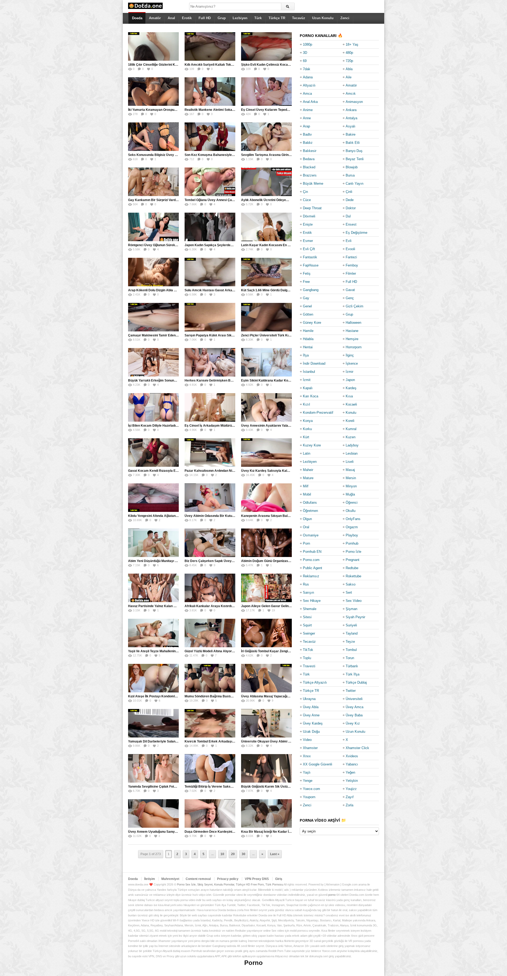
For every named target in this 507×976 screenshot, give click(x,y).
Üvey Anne (311, 715)
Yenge (307, 781)
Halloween (353, 323)
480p (349, 53)
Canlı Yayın (354, 183)
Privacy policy (227, 879)
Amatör (155, 18)
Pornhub (352, 543)
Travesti (309, 666)
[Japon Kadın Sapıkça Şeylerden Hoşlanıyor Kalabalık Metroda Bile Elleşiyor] (210, 227)
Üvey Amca (354, 707)
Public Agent (312, 568)
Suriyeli (351, 625)
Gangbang (310, 290)
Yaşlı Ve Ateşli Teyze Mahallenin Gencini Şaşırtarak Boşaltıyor (174, 651)
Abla (349, 69)
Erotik (187, 18)
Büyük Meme (313, 183)
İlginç (350, 355)
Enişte (308, 224)
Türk (258, 18)
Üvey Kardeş (313, 723)
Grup (222, 18)
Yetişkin (352, 781)
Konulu (351, 413)
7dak (306, 69)
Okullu (350, 511)
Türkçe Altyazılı (315, 682)
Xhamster (310, 748)
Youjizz (351, 789)
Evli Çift (309, 249)
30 (243, 854)
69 (305, 61)
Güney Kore (312, 323)
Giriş (278, 879)
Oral (306, 527)
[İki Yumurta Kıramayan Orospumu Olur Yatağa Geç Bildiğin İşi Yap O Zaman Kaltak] (153, 91)
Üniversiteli (354, 699)
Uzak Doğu (311, 732)
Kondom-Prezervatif (318, 413)
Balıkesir (309, 151)
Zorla (349, 805)
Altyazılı (309, 85)
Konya (308, 421)
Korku (307, 429)
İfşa (306, 355)
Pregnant (352, 560)
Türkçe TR (277, 18)
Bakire (350, 134)
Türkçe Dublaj (356, 682)
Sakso (350, 584)
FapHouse (310, 265)
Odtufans (310, 502)
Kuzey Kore (312, 445)
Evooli (350, 249)
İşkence (352, 363)
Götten (308, 314)
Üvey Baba (354, 715)
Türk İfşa (352, 674)
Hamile (308, 331)
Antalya (351, 118)
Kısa (349, 396)
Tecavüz (298, 18)
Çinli (349, 192)
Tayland (352, 633)
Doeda (137, 18)
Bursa (350, 175)
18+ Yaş (352, 44)
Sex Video (354, 601)
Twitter (351, 691)
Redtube (352, 568)
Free (306, 282)
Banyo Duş (354, 151)
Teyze (350, 642)
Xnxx (307, 756)
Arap (306, 126)
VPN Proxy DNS (257, 879)
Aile (348, 77)
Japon (350, 380)
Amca (307, 94)
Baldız (308, 143)
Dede (350, 200)
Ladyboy (352, 445)
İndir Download (314, 363)
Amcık (351, 94)
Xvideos (352, 756)
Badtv (307, 134)
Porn (306, 543)
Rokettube (353, 576)
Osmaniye (310, 535)
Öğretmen (310, 511)
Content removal (198, 879)
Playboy (352, 535)
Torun (350, 658)
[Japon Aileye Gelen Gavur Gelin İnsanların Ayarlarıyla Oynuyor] (266, 588)
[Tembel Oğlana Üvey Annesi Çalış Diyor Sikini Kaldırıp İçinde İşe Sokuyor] (210, 181)
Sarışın (308, 592)
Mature (308, 478)
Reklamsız (311, 576)
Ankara (351, 110)
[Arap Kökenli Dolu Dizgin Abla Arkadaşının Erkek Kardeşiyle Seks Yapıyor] (153, 272)
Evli (348, 241)
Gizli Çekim (354, 306)
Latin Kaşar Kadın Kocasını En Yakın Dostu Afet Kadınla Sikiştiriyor (291, 245)
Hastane (352, 331)
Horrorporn (354, 347)
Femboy (352, 265)
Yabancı (352, 764)
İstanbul (309, 372)
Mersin (351, 478)
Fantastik (310, 257)
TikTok (308, 650)
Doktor (351, 208)
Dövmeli (309, 216)
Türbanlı (352, 666)
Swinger (309, 633)
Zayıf (350, 797)
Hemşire (352, 339)
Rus (306, 584)
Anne (307, 118)
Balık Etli (353, 143)
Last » (274, 854)
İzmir (349, 372)
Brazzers (310, 175)
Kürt (306, 437)
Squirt (307, 625)
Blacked (309, 167)
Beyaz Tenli (355, 159)
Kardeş (351, 388)
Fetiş (307, 273)
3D (305, 53)
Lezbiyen (240, 18)
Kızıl (306, 404)
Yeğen (350, 772)
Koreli (350, 421)
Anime (308, 110)
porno (332, 894)
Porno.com (311, 560)
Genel (307, 306)
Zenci (344, 18)
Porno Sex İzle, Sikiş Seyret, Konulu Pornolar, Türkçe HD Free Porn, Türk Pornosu (230, 884)
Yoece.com (311, 789)
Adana (308, 77)
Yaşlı (307, 772)
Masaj (350, 470)
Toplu (307, 658)
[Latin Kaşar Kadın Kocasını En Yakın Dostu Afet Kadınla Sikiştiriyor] (266, 227)
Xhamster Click (357, 748)
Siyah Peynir (355, 617)
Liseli (350, 462)
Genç (350, 298)
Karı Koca (310, 396)
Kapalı (308, 388)
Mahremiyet (170, 879)
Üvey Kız (353, 723)
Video (307, 740)
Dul (348, 216)
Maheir (308, 470)
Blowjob (352, 167)
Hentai (308, 347)
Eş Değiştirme (356, 233)
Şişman (351, 609)
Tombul (351, 650)
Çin (305, 192)
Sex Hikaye (312, 601)
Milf (305, 486)
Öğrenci (352, 502)
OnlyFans (353, 519)
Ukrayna (309, 699)
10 (222, 854)
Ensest (351, 224)
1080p (307, 44)
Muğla (350, 494)
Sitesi (307, 617)
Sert (349, 592)
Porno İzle (353, 552)
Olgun (307, 519)
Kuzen (350, 437)
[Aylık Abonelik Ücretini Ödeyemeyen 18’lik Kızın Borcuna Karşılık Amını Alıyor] (266, 181)
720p (349, 61)
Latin (306, 453)
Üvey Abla (310, 707)
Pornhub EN (312, 552)
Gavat (350, 290)
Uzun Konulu (323, 18)
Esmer (308, 241)
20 (233, 854)
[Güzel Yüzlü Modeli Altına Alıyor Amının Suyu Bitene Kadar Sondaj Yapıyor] (210, 633)
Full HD (205, 18)
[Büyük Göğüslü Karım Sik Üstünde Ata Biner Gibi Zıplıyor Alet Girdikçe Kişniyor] (266, 768)
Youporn (309, 797)
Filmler (351, 273)
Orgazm (352, 527)
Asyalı (350, 126)
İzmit (307, 380)
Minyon (351, 486)
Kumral (351, 429)
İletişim (149, 879)
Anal (171, 18)
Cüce (307, 200)
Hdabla (308, 339)
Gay (306, 298)
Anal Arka (310, 102)
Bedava (308, 159)
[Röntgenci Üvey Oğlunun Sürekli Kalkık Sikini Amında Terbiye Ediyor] (153, 227)
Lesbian (352, 453)
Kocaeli (351, 404)
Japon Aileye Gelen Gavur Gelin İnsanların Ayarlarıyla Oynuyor (288, 606)
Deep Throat (312, 208)
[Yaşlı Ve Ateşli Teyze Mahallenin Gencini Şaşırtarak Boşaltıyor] (153, 633)
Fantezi (351, 257)
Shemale (309, 609)
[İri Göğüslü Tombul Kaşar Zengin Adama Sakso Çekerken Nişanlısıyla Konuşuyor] (266, 633)
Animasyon (354, 102)
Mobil (307, 494)
